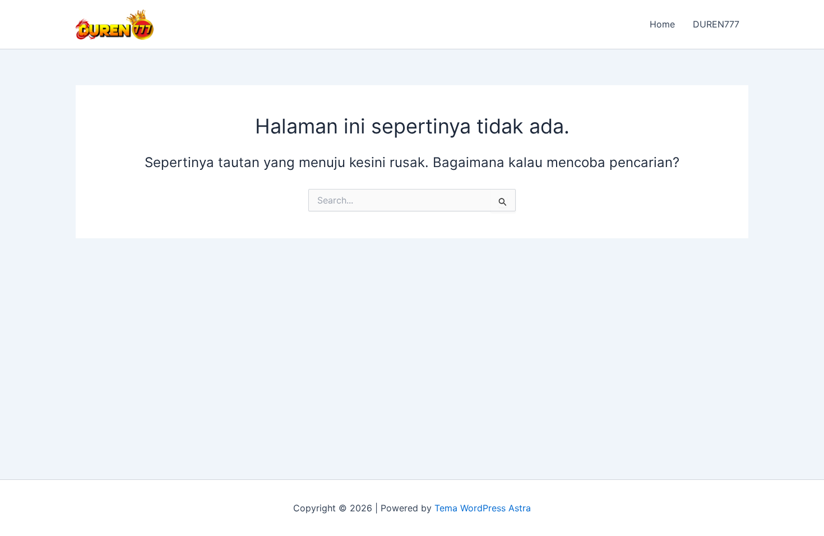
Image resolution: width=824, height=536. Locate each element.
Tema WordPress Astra (482, 508)
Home (662, 24)
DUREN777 (716, 24)
